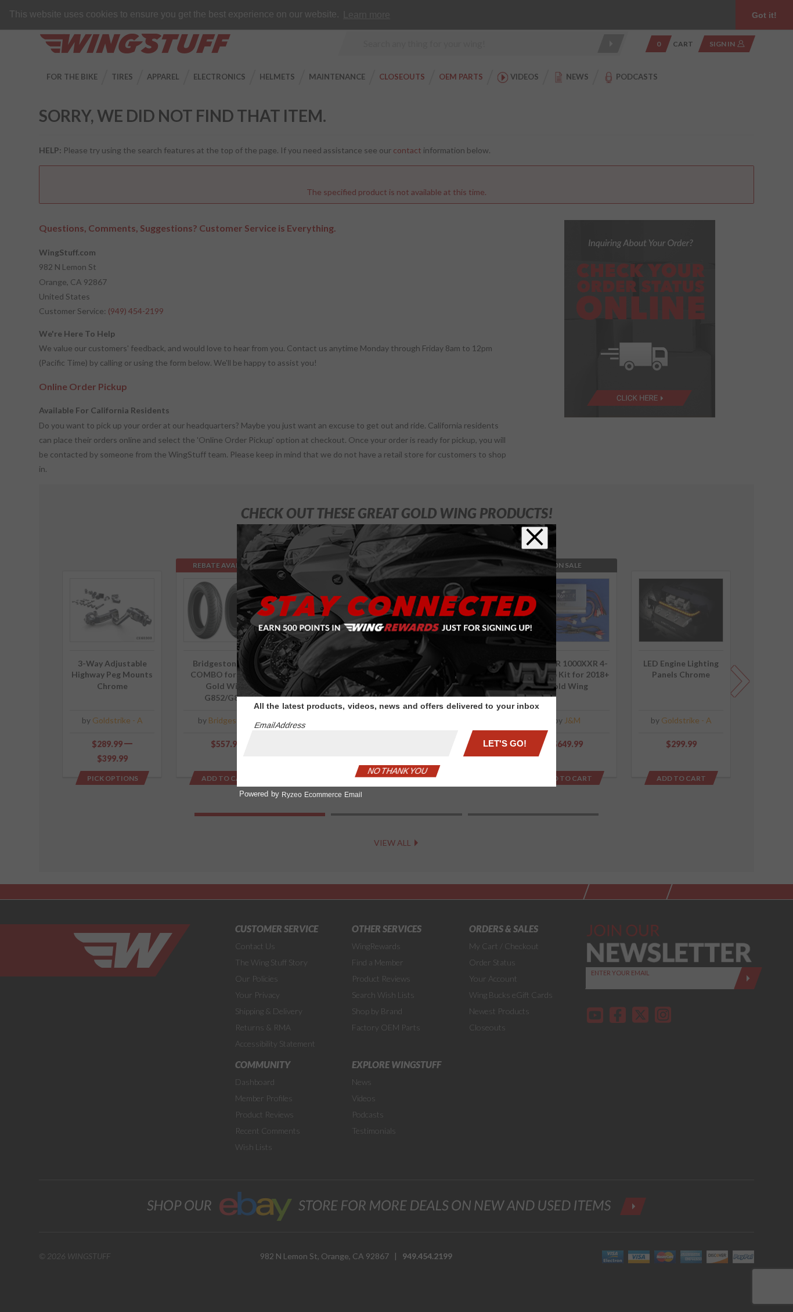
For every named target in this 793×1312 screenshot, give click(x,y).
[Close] (534, 538)
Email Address (280, 725)
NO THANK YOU (397, 771)
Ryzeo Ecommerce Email (322, 795)
